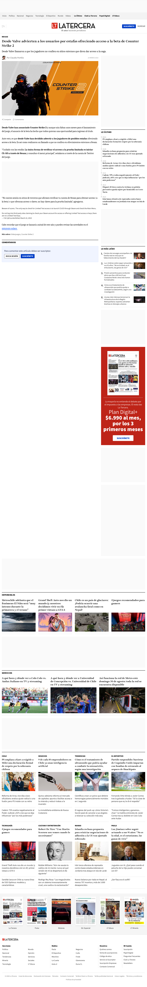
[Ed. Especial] (85, 925)
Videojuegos (16, 234)
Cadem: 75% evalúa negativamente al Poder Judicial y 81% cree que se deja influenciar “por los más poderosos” (124, 177)
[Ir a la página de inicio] (73, 26)
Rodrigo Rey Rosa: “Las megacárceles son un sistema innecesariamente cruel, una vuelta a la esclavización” (54, 882)
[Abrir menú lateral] (4, 26)
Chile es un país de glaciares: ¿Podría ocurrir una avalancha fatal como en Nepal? (91, 605)
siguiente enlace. (9, 228)
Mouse (5, 37)
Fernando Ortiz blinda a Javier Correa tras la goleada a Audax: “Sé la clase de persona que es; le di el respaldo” (128, 798)
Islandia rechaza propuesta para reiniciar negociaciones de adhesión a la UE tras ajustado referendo (123, 153)
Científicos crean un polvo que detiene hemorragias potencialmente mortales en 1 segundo (91, 798)
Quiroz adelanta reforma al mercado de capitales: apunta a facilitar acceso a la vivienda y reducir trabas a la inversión (55, 799)
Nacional (20, 16)
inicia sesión (12, 256)
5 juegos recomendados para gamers (128, 602)
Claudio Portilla (17, 57)
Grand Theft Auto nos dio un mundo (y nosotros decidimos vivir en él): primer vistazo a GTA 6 (55, 605)
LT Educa (115, 16)
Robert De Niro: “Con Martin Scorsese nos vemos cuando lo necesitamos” (54, 832)
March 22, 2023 (26, 218)
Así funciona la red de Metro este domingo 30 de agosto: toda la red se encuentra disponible (120, 681)
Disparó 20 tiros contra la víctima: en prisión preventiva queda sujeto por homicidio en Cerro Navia (123, 189)
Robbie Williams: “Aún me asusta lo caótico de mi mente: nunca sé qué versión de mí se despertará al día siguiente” (53, 869)
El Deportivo (50, 16)
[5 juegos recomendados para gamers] (128, 622)
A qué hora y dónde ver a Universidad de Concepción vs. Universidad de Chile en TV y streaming (73, 681)
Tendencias (80, 756)
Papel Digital (104, 16)
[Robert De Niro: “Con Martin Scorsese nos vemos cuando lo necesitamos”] (55, 851)
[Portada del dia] (123, 394)
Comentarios (19, 119)
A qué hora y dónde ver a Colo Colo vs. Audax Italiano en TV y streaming (24, 680)
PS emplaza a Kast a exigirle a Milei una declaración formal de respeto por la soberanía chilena (122, 141)
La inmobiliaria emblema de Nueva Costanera (53, 811)
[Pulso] (37, 925)
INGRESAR (141, 26)
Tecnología (39, 16)
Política (12, 16)
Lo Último (78, 16)
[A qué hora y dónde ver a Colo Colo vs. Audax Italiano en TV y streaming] (25, 700)
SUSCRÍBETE (123, 438)
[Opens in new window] (61, 925)
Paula (114, 825)
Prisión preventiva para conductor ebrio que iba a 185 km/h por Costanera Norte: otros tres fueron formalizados (117, 276)
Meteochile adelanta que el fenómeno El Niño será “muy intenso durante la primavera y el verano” (18, 605)
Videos (68, 16)
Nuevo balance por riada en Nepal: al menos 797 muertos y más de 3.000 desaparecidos (91, 882)
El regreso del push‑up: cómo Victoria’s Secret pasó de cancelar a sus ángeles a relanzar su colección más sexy (91, 813)
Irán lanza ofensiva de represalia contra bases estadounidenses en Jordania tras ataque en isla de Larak (124, 201)
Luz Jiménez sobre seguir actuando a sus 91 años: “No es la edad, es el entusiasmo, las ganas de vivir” (118, 265)
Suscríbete (28, 256)
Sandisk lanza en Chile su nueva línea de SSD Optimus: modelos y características (18, 882)
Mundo (60, 16)
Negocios (29, 16)
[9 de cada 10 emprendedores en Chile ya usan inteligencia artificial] (55, 781)
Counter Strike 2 (27, 234)
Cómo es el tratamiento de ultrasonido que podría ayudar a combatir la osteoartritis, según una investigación (117, 288)
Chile (4, 756)
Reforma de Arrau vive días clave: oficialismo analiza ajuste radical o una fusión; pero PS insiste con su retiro (124, 165)
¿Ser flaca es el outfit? (120, 879)
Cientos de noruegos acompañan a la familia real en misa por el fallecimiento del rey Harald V (118, 255)
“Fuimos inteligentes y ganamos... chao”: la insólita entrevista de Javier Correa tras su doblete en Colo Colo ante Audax (127, 814)
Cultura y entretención (49, 825)
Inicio (4, 16)
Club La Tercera (90, 16)
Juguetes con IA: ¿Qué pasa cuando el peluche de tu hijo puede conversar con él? (127, 868)
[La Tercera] (12, 925)
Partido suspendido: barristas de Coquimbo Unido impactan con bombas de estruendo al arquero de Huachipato (127, 765)
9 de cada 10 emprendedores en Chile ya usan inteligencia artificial (54, 763)
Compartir (7, 119)
